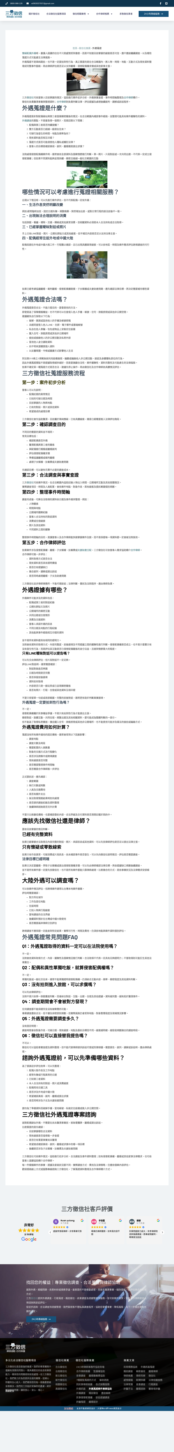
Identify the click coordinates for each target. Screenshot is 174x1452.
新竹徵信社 (61, 1380)
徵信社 (30, 97)
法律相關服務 (155, 1380)
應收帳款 (106, 1393)
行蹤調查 (153, 1384)
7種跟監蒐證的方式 (86, 1380)
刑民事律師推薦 (84, 1384)
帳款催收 (140, 1371)
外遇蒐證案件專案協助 (100, 1388)
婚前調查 (128, 1371)
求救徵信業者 (126, 14)
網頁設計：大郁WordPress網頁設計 (104, 1408)
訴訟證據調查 (103, 1397)
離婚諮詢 (140, 1388)
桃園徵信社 (61, 1384)
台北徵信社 (61, 1367)
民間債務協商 (130, 1367)
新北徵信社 (61, 1375)
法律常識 (128, 1384)
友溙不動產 (82, 1408)
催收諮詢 (104, 1380)
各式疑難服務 (103, 1384)
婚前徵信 (93, 1393)
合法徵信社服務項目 (56, 14)
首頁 (75, 48)
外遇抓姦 (81, 1388)
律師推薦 (128, 1375)
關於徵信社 (34, 14)
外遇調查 (26, 120)
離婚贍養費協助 (97, 1375)
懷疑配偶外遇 (29, 53)
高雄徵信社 (61, 1388)
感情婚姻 (128, 1380)
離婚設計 (93, 1401)
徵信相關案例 (79, 14)
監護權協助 (99, 1371)
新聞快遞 (140, 1380)
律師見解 (140, 1375)
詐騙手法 (128, 1388)
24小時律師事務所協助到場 (90, 1367)
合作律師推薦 (102, 14)
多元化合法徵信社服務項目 (20, 1360)
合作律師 (128, 97)
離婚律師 (153, 1371)
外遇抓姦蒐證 (148, 1367)
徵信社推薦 (85, 48)
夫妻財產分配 (84, 550)
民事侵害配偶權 (84, 1397)
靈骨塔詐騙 (154, 1388)
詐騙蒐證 (81, 1401)
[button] (162, 1232)
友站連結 (68, 1408)
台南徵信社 (61, 1371)
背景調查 (81, 1375)
